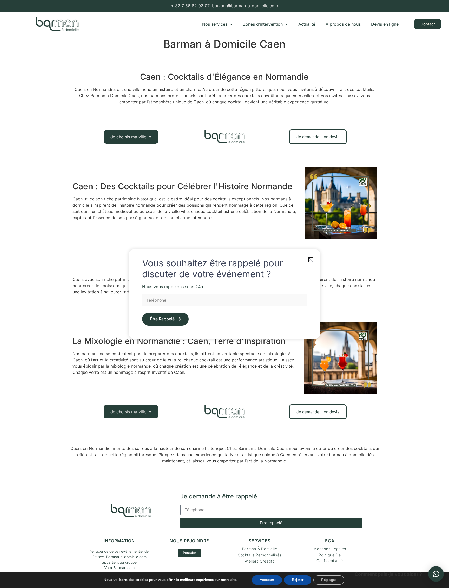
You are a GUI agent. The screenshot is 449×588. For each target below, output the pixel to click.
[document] (224, 294)
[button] (436, 574)
